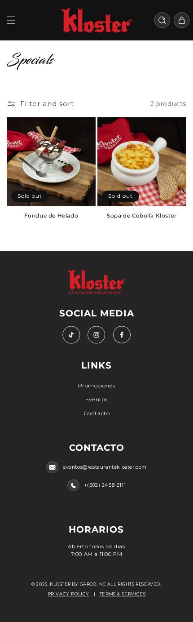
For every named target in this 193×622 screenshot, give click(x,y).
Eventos (96, 399)
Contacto (96, 413)
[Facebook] (121, 334)
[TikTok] (71, 334)
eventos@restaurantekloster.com (105, 467)
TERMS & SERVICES (123, 593)
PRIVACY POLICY (68, 593)
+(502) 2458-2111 (105, 485)
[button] (11, 20)
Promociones (96, 385)
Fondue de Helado (51, 215)
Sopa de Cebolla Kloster (142, 215)
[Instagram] (96, 334)
